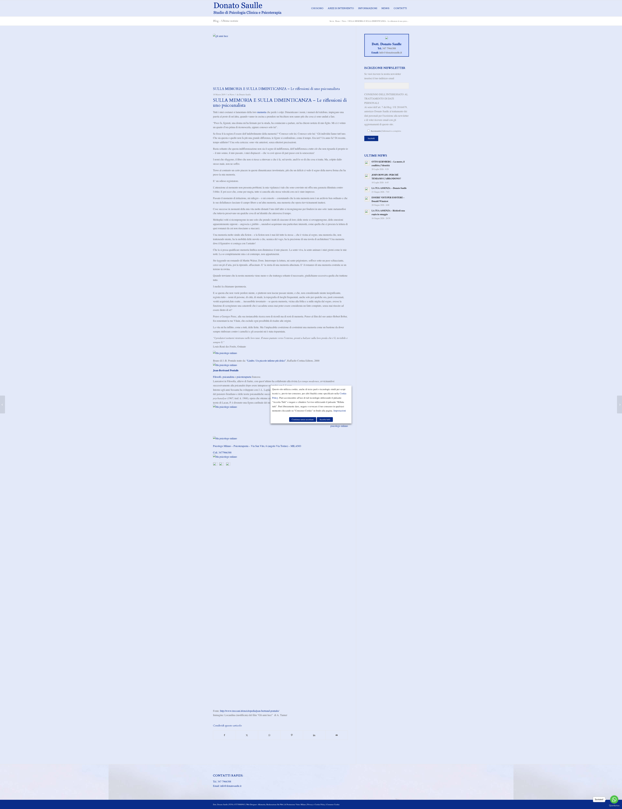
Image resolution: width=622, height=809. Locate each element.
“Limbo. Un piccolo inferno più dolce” (266, 360)
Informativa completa (391, 130)
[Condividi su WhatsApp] (269, 735)
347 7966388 (389, 48)
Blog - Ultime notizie (225, 21)
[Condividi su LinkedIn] (314, 735)
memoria (261, 112)
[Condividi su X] (247, 735)
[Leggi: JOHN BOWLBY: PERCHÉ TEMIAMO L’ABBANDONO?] (367, 176)
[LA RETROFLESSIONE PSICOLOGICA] (619, 404)
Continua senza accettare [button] (303, 419)
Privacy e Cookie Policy (316, 804)
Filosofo (217, 376)
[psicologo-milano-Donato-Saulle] (247, 8)
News (232, 94)
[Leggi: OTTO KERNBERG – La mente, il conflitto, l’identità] (367, 163)
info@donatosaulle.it (390, 52)
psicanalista (228, 376)
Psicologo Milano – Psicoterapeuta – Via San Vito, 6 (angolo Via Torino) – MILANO (257, 446)
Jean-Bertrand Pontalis (225, 370)
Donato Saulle (245, 94)
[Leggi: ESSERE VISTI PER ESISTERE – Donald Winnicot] (367, 199)
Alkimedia (261, 804)
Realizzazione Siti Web (274, 804)
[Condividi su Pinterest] (292, 735)
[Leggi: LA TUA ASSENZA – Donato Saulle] (367, 189)
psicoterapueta (244, 376)
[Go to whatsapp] (614, 799)
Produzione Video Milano (296, 804)
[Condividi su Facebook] (224, 735)
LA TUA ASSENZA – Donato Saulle (389, 188)
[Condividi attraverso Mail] (337, 735)
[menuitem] (317, 8)
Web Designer (251, 804)
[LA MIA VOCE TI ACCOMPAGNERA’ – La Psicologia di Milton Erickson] (2, 404)
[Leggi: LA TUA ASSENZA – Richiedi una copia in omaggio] (367, 212)
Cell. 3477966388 (222, 452)
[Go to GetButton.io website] (614, 806)
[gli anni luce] (280, 59)
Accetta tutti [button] (324, 419)
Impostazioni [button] (340, 410)
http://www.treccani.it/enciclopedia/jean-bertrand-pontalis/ (249, 710)
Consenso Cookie (333, 804)
